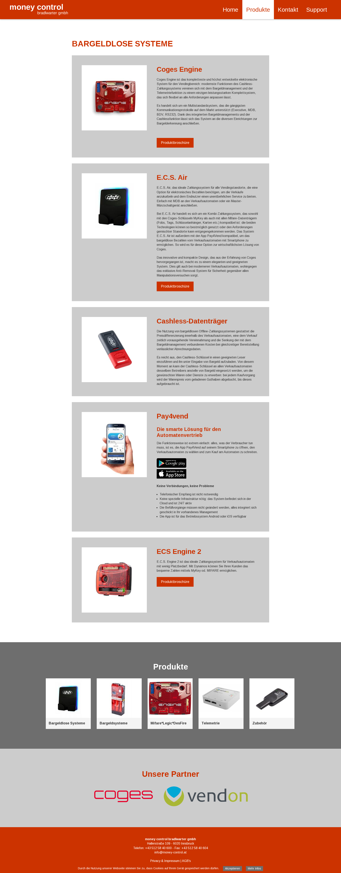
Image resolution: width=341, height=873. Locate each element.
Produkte (258, 9)
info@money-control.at (171, 852)
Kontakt (288, 9)
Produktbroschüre (175, 143)
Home (230, 9)
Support (316, 9)
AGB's (186, 861)
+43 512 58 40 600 (158, 848)
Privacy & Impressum (165, 861)
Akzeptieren (232, 868)
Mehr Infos (254, 868)
